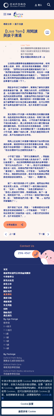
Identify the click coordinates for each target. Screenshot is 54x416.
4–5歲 (6, 344)
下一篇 (42, 234)
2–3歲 (6, 337)
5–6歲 (6, 348)
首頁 (5, 269)
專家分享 (7, 24)
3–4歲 (6, 341)
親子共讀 (19, 24)
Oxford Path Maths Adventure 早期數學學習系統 (18, 372)
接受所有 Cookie (27, 411)
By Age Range (10, 319)
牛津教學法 (8, 276)
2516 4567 (24, 253)
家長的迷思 (8, 280)
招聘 (5, 309)
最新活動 (7, 298)
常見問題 (7, 305)
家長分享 (7, 284)
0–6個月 (7, 326)
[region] (27, 396)
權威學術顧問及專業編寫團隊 (17, 273)
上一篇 (12, 234)
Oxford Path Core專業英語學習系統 (12, 366)
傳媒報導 (7, 301)
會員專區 (7, 294)
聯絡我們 (7, 312)
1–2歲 (6, 333)
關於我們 (7, 291)
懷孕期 (6, 322)
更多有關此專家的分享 (31, 57)
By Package (9, 354)
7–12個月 (7, 330)
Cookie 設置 (27, 403)
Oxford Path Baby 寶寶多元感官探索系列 (13, 359)
